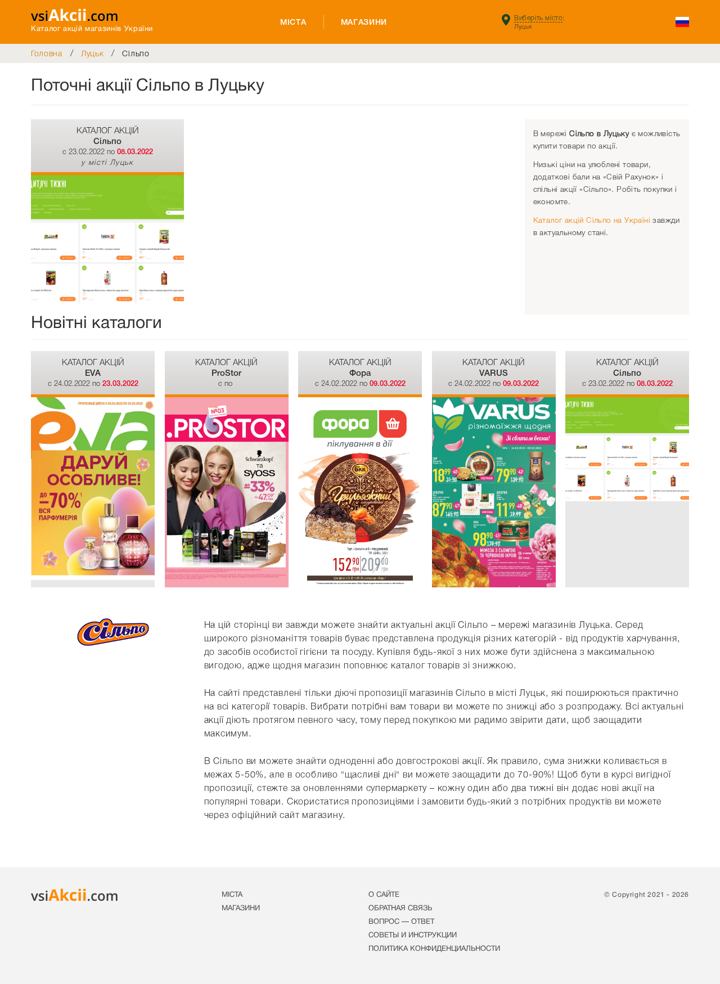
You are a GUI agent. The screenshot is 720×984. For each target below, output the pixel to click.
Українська (682, 22)
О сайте (383, 895)
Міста (293, 21)
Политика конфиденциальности (434, 949)
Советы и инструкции (412, 935)
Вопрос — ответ (401, 922)
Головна (46, 53)
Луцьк (92, 53)
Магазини (364, 21)
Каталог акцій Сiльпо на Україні (592, 220)
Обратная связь (400, 908)
